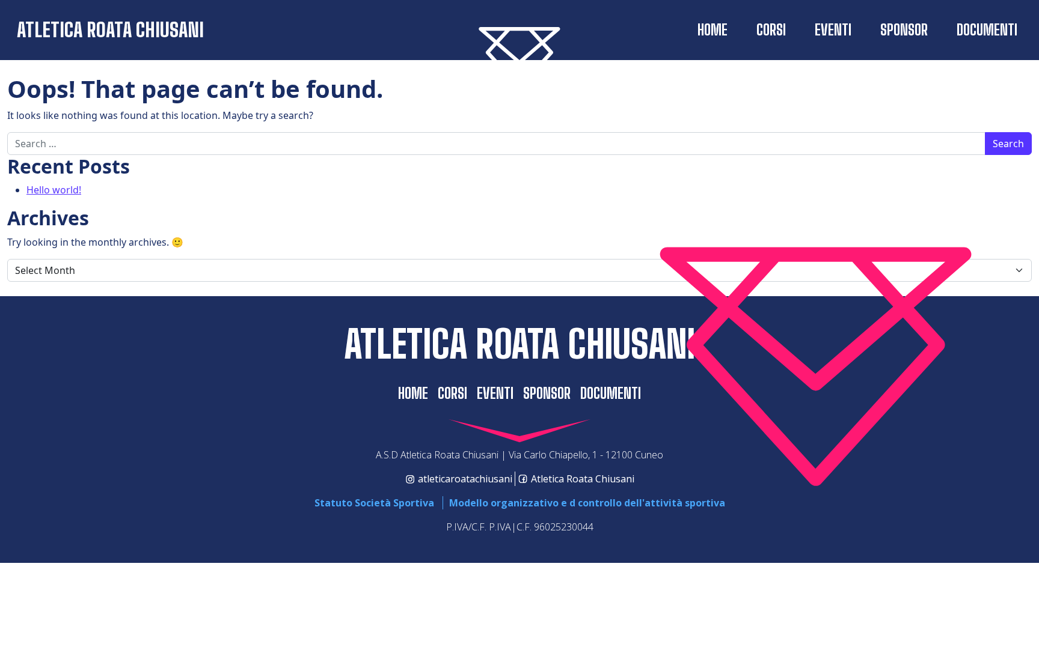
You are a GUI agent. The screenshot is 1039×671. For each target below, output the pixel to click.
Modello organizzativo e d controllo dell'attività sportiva (587, 502)
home (712, 29)
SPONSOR (904, 29)
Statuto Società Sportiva (374, 502)
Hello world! (53, 189)
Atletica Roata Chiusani (110, 29)
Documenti (987, 29)
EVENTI (833, 29)
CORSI (771, 29)
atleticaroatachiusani (465, 478)
